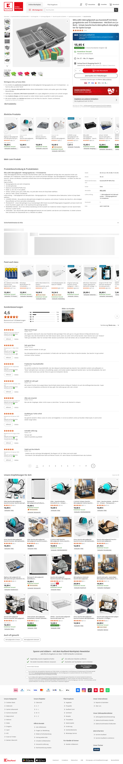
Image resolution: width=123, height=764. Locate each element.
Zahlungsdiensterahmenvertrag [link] (105, 717)
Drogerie (9, 726)
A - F (37, 706)
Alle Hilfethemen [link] (41, 727)
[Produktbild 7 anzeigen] (7, 61)
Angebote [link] (69, 702)
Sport (8, 730)
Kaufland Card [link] (70, 709)
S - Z (37, 716)
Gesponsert (6, 135)
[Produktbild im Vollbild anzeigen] (41, 43)
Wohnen (8, 719)
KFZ (7, 733)
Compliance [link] (65, 760)
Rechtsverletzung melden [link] (44, 747)
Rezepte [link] (68, 716)
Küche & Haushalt (11, 713)
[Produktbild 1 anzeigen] (7, 22)
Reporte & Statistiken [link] (102, 702)
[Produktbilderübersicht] (7, 43)
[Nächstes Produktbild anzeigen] (7, 66)
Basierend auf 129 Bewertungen (15, 320)
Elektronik (9, 706)
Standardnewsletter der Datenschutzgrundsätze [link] (46, 673)
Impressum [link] (56, 760)
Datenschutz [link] (74, 760)
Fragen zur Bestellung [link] (42, 730)
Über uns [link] (98, 706)
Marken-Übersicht (11, 740)
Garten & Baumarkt (12, 709)
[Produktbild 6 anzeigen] (7, 54)
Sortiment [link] (69, 713)
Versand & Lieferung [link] (42, 744)
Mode (8, 723)
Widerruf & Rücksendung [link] (43, 734)
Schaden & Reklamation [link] (43, 741)
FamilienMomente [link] (71, 730)
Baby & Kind (10, 716)
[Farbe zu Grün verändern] (14, 74)
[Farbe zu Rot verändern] (27, 74)
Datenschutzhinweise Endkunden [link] (106, 724)
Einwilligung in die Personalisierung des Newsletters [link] (53, 678)
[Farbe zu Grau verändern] (7, 74)
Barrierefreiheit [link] (115, 760)
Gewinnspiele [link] (70, 723)
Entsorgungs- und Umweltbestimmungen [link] (97, 760)
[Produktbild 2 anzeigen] (7, 28)
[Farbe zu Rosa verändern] (20, 74)
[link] (52, 4)
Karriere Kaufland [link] (101, 734)
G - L (37, 709)
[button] (96, 48)
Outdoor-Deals (10, 702)
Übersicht (39, 702)
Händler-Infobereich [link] (72, 744)
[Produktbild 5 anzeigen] (7, 48)
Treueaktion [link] (69, 719)
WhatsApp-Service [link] (71, 733)
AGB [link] (82, 760)
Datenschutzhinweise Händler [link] (105, 720)
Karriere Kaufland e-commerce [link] (105, 738)
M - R (37, 713)
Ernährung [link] (69, 726)
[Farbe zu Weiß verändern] (40, 74)
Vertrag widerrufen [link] (42, 737)
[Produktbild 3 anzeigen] (7, 35)
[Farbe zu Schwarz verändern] (34, 74)
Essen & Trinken (11, 737)
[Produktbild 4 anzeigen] (7, 41)
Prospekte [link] (69, 706)
